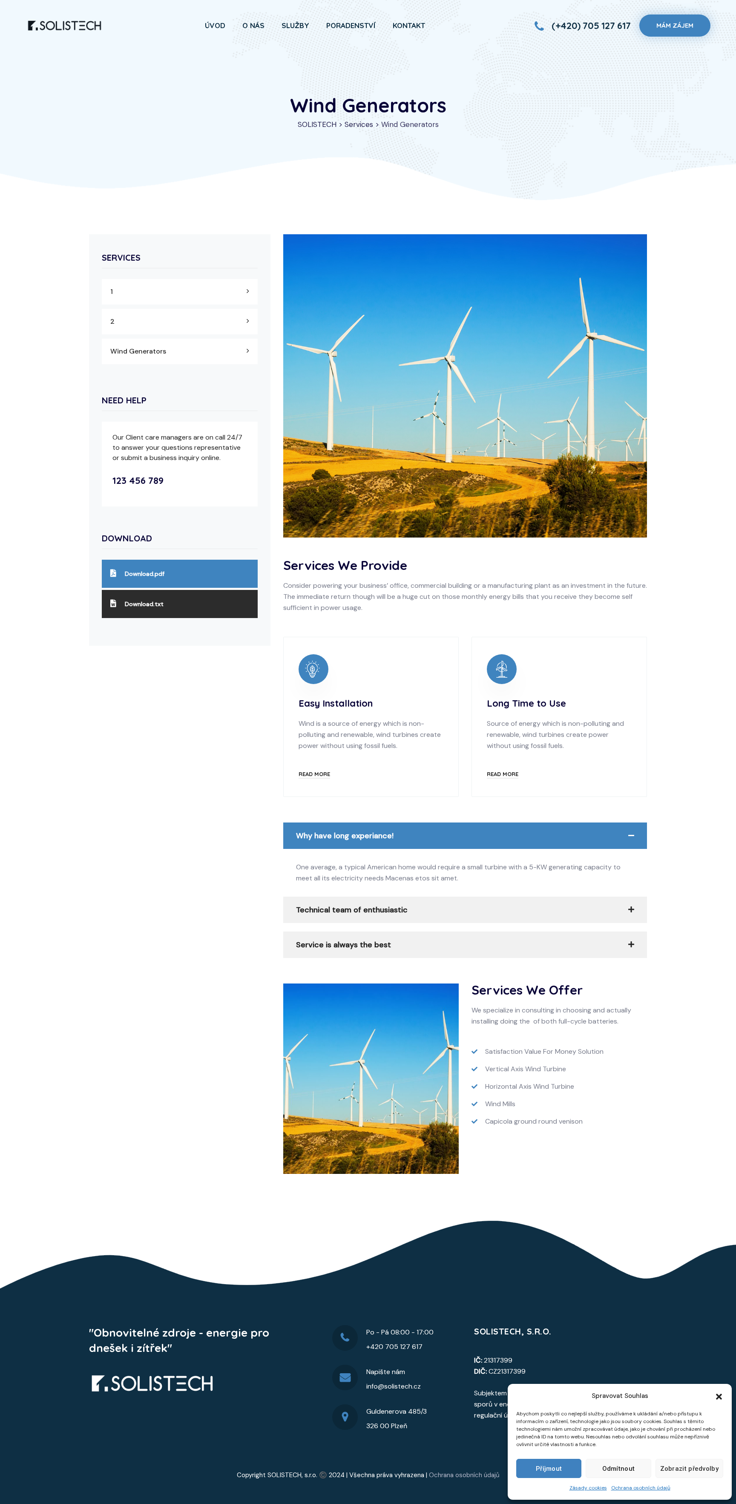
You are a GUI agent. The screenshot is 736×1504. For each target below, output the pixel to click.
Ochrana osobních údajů (640, 1487)
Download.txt (144, 604)
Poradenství (351, 25)
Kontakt (409, 25)
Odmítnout (618, 1468)
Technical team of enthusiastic (352, 910)
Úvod (215, 25)
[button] (719, 1396)
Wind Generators (138, 351)
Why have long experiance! (345, 836)
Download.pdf (144, 574)
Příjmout (549, 1468)
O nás (253, 25)
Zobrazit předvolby (689, 1468)
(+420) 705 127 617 (591, 26)
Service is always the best (343, 945)
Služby (295, 25)
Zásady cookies (588, 1487)
